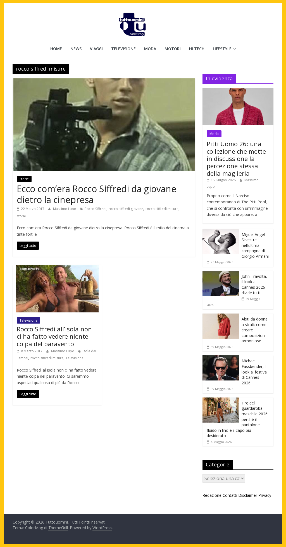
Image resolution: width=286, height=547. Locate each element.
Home (56, 48)
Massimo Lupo (65, 208)
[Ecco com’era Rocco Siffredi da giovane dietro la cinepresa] (104, 82)
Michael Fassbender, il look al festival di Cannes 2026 (255, 371)
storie (21, 216)
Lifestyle (222, 48)
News (76, 48)
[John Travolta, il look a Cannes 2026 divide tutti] (220, 273)
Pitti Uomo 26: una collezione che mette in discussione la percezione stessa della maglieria (236, 158)
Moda (150, 48)
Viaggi (96, 48)
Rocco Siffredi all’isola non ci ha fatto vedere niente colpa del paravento (54, 336)
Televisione (123, 48)
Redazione (211, 495)
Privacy (264, 495)
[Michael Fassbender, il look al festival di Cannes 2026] (220, 358)
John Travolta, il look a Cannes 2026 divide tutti (254, 284)
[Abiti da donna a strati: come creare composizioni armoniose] (220, 316)
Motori (173, 48)
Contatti (230, 495)
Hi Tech (196, 48)
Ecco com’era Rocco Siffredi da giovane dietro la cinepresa (96, 194)
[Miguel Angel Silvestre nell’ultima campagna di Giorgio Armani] (220, 232)
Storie (24, 179)
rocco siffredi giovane (126, 208)
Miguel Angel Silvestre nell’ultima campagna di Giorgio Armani (255, 245)
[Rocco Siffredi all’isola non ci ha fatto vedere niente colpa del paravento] (57, 268)
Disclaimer (247, 495)
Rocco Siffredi (95, 208)
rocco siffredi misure (162, 208)
